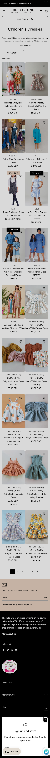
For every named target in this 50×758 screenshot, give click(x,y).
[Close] (45, 720)
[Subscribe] (43, 748)
